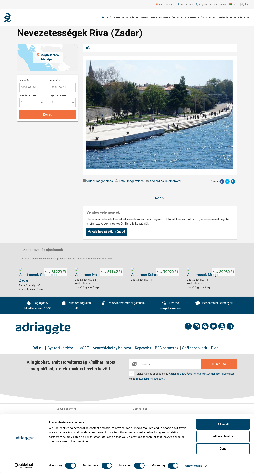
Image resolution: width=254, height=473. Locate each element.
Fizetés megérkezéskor (170, 305)
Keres (47, 114)
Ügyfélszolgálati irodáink (212, 4)
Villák (131, 17)
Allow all (223, 424)
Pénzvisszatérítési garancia (125, 303)
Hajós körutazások (195, 17)
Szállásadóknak (194, 348)
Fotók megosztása (131, 181)
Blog (214, 348)
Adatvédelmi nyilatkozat (112, 348)
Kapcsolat (143, 348)
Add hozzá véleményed (165, 181)
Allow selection (223, 436)
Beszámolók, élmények (217, 303)
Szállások (114, 17)
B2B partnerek (166, 348)
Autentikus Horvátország (158, 17)
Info (88, 48)
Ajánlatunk (136, 48)
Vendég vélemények (110, 48)
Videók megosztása (99, 181)
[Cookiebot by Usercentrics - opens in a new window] (24, 466)
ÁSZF (84, 348)
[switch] (107, 466)
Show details (193, 465)
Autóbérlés (221, 17)
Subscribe (219, 364)
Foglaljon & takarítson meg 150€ (37, 305)
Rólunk (38, 348)
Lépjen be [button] (185, 4)
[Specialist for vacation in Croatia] (43, 328)
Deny (223, 448)
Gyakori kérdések (61, 348)
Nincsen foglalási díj (79, 305)
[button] (232, 4)
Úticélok (240, 17)
